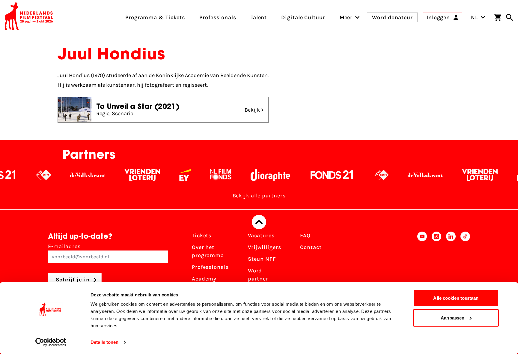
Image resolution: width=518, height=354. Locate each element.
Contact (310, 247)
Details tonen (104, 342)
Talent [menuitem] (259, 17)
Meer (346, 17)
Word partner (258, 274)
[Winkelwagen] (497, 17)
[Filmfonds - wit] (209, 175)
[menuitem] (346, 17)
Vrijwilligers (264, 247)
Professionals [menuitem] (217, 17)
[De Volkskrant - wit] (76, 175)
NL (474, 17)
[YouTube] (422, 265)
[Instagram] (436, 265)
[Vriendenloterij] (131, 175)
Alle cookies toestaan (455, 298)
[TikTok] (465, 265)
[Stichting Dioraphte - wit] (258, 175)
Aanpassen (452, 317)
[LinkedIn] (451, 265)
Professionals (210, 267)
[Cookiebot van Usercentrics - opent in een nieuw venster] (51, 342)
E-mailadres (64, 246)
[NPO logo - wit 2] (32, 175)
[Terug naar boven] (259, 222)
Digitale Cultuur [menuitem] (303, 17)
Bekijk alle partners (259, 195)
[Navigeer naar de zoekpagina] (509, 17)
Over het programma (208, 251)
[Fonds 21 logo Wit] (320, 175)
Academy (204, 278)
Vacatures (261, 235)
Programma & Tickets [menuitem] (155, 17)
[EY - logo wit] (174, 175)
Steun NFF (262, 259)
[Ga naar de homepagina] (29, 17)
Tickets (201, 235)
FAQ (305, 235)
